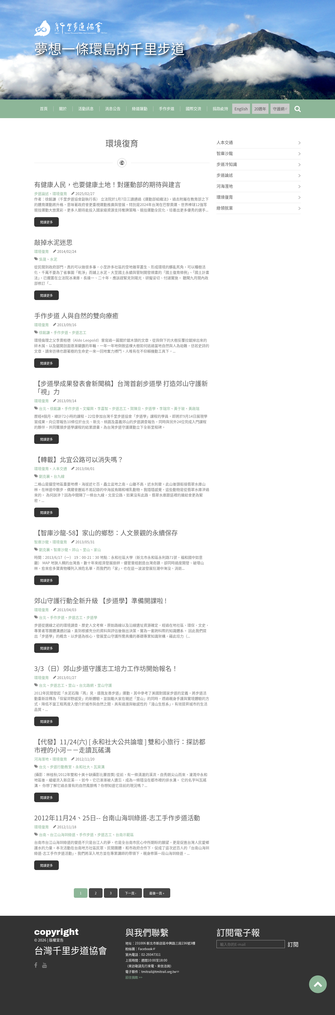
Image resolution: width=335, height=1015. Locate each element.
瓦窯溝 (99, 766)
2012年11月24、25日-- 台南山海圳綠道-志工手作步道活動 (117, 817)
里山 (86, 549)
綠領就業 (224, 208)
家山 (97, 549)
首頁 (44, 108)
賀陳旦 (135, 408)
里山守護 (104, 685)
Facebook (146, 948)
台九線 (59, 476)
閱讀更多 (46, 222)
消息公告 (113, 108)
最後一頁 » (156, 893)
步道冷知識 (226, 164)
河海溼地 (41, 759)
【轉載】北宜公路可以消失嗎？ (79, 459)
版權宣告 (56, 940)
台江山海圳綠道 (62, 834)
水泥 (53, 259)
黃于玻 (179, 408)
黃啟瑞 (193, 408)
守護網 (281, 110)
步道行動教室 (61, 766)
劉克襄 (44, 476)
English (241, 109)
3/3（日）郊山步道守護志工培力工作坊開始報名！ (106, 668)
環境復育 (59, 193)
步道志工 (79, 332)
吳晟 (42, 259)
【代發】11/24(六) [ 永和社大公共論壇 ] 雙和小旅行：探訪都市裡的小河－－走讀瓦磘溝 (119, 745)
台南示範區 (125, 834)
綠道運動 (139, 108)
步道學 (150, 408)
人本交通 (59, 468)
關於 (63, 108)
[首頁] (70, 28)
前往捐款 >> (133, 977)
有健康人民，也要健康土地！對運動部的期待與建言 (107, 184)
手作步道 (166, 108)
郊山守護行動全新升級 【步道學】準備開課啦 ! (100, 600)
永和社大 (82, 766)
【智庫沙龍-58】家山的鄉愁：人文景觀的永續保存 (106, 532)
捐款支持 (217, 110)
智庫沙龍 (41, 541)
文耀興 (88, 408)
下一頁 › (130, 893)
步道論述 (41, 193)
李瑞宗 (164, 408)
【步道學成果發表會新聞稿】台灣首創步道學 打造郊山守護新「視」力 (121, 387)
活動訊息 (86, 108)
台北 (42, 408)
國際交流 (193, 108)
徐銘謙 (44, 332)
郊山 (75, 549)
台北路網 (86, 685)
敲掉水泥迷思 (53, 242)
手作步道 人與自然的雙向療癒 (76, 315)
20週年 (260, 109)
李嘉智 (102, 408)
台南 (42, 834)
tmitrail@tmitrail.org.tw (160, 971)
